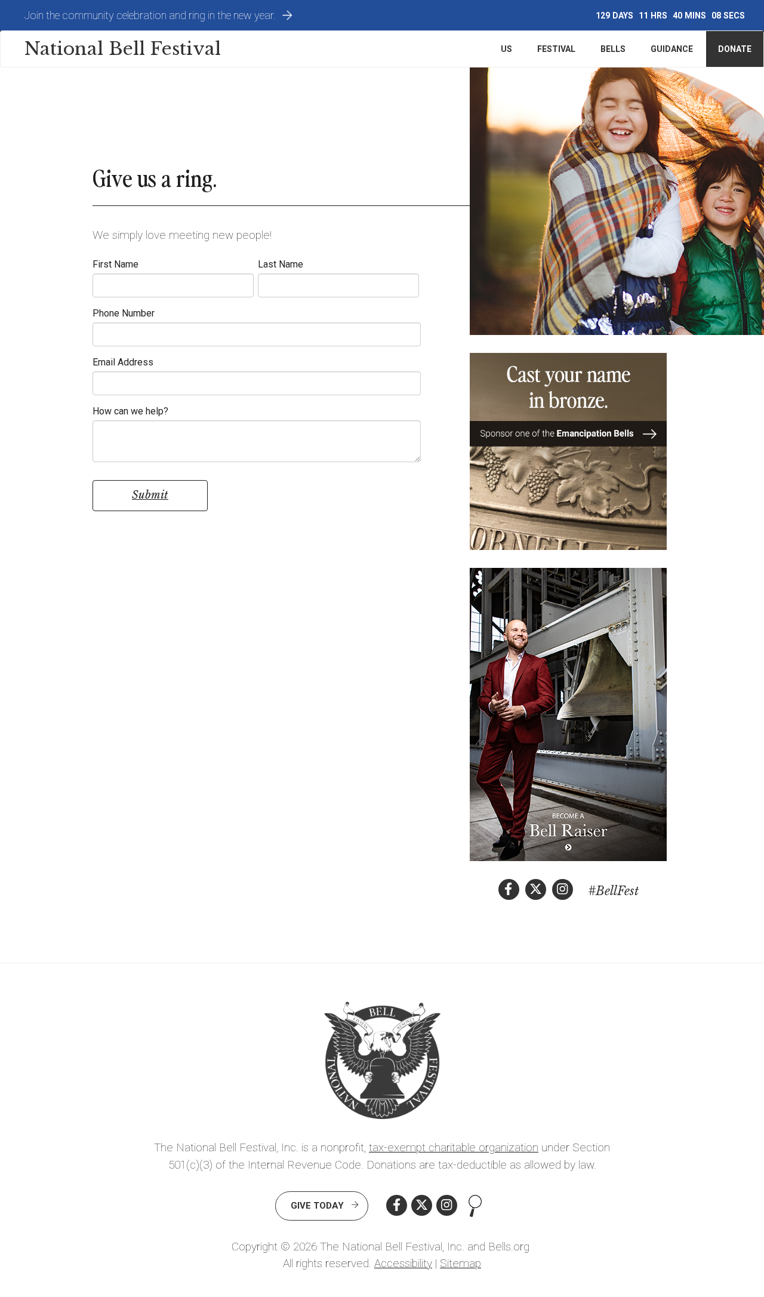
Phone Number (124, 313)
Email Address (123, 362)
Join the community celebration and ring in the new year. (150, 15)
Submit (150, 495)
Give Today (317, 1205)
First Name (115, 264)
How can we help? (130, 411)
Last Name (280, 264)
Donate (734, 49)
